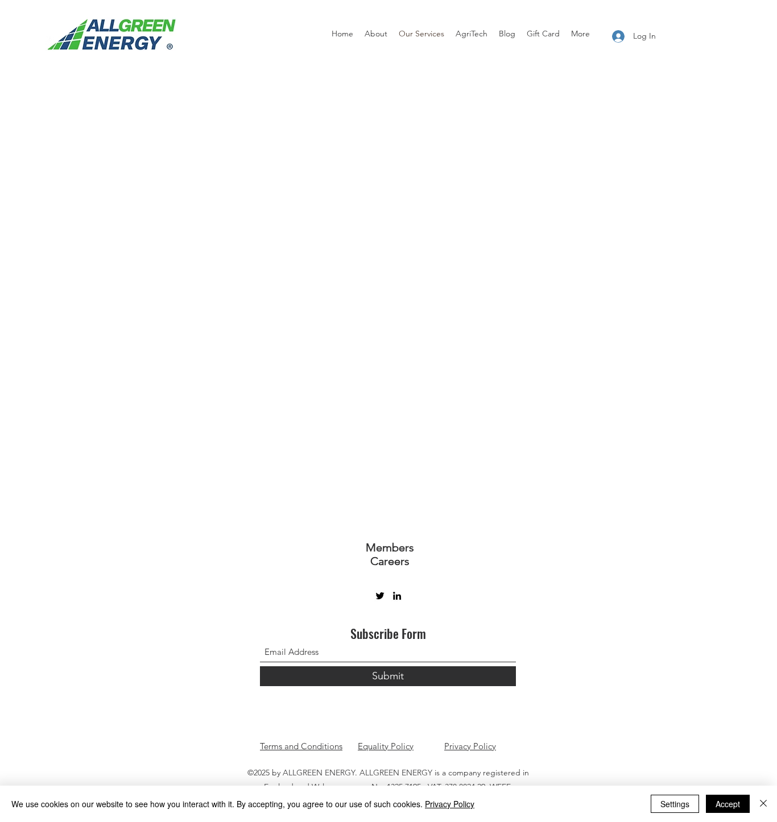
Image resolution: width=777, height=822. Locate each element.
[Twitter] (380, 595)
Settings (674, 803)
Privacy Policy (470, 746)
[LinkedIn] (397, 595)
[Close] (763, 804)
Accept (728, 803)
